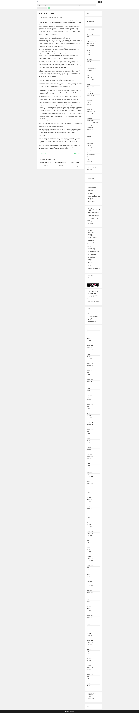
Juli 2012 (88, 678)
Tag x (88, 138)
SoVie (89, 267)
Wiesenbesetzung (90, 156)
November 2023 (90, 379)
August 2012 (89, 676)
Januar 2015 (89, 610)
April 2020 (89, 467)
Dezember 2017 (90, 531)
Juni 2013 (88, 653)
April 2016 (89, 576)
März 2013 (89, 660)
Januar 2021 (89, 447)
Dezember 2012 (90, 667)
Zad (87, 159)
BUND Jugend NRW (92, 318)
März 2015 (89, 606)
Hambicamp (89, 77)
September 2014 (90, 619)
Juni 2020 (88, 463)
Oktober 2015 (89, 590)
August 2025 (89, 352)
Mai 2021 (88, 438)
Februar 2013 (89, 662)
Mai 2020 (88, 465)
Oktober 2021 (89, 426)
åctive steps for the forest (92, 293)
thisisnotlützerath (90, 143)
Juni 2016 (88, 572)
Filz (87, 54)
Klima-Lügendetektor (92, 254)
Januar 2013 (89, 665)
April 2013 (89, 658)
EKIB (89, 245)
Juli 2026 (88, 329)
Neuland (88, 100)
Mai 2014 (88, 628)
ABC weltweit (90, 198)
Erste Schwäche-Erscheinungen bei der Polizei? (75, 164)
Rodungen (89, 118)
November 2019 (90, 479)
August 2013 (89, 649)
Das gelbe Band (91, 240)
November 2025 (90, 345)
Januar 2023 (89, 397)
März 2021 (89, 442)
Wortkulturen (90, 268)
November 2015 (90, 588)
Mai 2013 (88, 656)
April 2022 (89, 413)
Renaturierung (89, 113)
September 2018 (90, 510)
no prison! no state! (91, 201)
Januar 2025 (89, 361)
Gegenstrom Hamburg (92, 249)
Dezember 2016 (90, 558)
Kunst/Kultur (89, 86)
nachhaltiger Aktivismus (91, 97)
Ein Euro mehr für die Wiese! (45, 163)
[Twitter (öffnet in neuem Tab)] (99, 2)
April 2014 (89, 631)
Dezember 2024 (90, 363)
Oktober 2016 (89, 563)
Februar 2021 (89, 445)
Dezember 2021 (90, 422)
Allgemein (51, 17)
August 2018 (89, 513)
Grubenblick (89, 70)
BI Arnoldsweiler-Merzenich (93, 316)
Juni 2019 (88, 490)
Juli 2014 (88, 624)
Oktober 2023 (89, 381)
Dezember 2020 (90, 449)
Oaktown (88, 104)
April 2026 (89, 333)
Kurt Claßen (89, 88)
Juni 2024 (88, 374)
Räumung (88, 109)
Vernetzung (89, 150)
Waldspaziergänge (90, 154)
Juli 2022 (88, 408)
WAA (87, 152)
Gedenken (89, 63)
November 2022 (90, 399)
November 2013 (90, 642)
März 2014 (89, 633)
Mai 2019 (88, 492)
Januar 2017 (89, 556)
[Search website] (49, 8)
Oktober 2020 (89, 454)
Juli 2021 (88, 433)
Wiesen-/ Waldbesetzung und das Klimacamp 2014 (60, 163)
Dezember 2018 (90, 504)
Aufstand (88, 38)
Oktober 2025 (89, 347)
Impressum (72, 711)
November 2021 (90, 424)
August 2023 (89, 386)
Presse (61, 17)
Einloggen (67, 711)
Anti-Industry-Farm (91, 696)
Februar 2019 (89, 499)
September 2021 (90, 429)
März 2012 (89, 687)
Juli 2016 (88, 569)
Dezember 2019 (90, 476)
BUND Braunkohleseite (92, 237)
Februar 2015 (89, 608)
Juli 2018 (88, 515)
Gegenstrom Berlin (91, 248)
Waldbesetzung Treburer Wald (93, 215)
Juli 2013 (88, 651)
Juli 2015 (88, 597)
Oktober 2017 (89, 535)
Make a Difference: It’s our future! (94, 301)
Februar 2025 (89, 358)
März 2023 (89, 392)
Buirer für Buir (90, 235)
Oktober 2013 (89, 644)
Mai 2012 (88, 683)
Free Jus (88, 59)
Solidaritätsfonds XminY (92, 321)
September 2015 (90, 592)
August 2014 (89, 622)
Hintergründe (56, 17)
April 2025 (89, 356)
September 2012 (90, 674)
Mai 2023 (88, 390)
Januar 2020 (89, 474)
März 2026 (89, 336)
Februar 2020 (89, 472)
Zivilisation (89, 161)
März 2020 (89, 470)
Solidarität (88, 129)
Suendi (88, 134)
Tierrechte (88, 147)
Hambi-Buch (89, 72)
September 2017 (90, 538)
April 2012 (89, 685)
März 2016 (89, 578)
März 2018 (89, 524)
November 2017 (90, 533)
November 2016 (90, 560)
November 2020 (90, 451)
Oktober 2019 (89, 481)
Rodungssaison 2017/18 (91, 120)
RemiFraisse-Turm (90, 111)
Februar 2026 (89, 338)
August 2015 (89, 594)
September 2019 (90, 483)
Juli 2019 (88, 488)
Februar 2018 (89, 526)
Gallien (88, 61)
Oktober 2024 (89, 367)
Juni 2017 (88, 544)
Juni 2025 (88, 354)
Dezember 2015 (90, 585)
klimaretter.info (90, 260)
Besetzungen (89, 43)
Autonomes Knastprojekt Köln (93, 195)
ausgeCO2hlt (90, 234)
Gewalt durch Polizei (91, 68)
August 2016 (89, 567)
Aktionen (88, 32)
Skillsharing (89, 127)
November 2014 (90, 615)
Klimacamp (90, 259)
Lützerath (88, 91)
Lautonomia (90, 262)
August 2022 (89, 406)
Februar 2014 (89, 635)
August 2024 (89, 372)
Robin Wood (90, 319)
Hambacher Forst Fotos (92, 299)
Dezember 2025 (90, 342)
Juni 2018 (88, 517)
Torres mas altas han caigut (93, 224)
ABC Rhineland (91, 202)
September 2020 (90, 456)
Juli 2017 (88, 542)
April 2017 (89, 549)
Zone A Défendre (91, 217)
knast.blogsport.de (91, 193)
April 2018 (89, 522)
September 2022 (90, 404)
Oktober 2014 (89, 617)
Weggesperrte (90, 190)
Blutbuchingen (89, 45)
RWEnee (89, 265)
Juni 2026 (88, 331)
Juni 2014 (88, 626)
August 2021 (89, 431)
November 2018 (90, 506)
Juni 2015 (88, 599)
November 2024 (90, 365)
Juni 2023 (88, 388)
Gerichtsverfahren (90, 66)
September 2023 (90, 383)
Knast (88, 84)
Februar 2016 (89, 581)
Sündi (88, 136)
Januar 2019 (89, 501)
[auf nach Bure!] (92, 277)
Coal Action (90, 238)
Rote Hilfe (89, 199)
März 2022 (89, 415)
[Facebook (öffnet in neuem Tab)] (101, 2)
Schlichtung (89, 125)
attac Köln (89, 313)
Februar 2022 (89, 417)
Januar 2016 (89, 583)
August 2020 (89, 458)
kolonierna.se (90, 223)
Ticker (88, 145)
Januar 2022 (89, 420)
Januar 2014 (89, 637)
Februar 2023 (89, 395)
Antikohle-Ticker (91, 232)
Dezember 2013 (90, 640)
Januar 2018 (89, 529)
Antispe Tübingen (91, 698)
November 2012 (90, 669)
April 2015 (89, 603)
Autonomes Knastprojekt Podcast (94, 196)
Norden (88, 102)
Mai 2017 (88, 547)
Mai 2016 (88, 574)
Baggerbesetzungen (90, 41)
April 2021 (89, 440)
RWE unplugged (91, 263)
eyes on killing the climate (93, 295)
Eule (87, 50)
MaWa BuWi (89, 93)
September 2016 (90, 565)
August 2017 (89, 540)
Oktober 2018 (89, 508)
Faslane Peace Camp (92, 221)
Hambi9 (88, 75)
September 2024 (90, 370)
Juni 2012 (88, 681)
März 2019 (89, 497)
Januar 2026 (89, 340)
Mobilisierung (89, 95)
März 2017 (89, 551)
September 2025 (90, 349)
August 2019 (89, 485)
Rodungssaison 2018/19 (91, 122)
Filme (88, 52)
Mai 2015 (88, 601)
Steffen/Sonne (89, 131)
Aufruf (88, 36)
